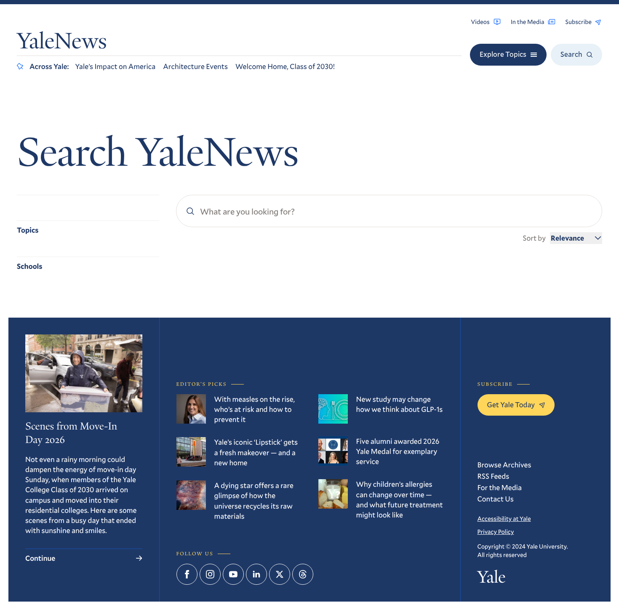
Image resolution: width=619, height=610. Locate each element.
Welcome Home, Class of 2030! (285, 66)
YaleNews (62, 43)
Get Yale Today (511, 404)
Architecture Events (195, 66)
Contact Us (496, 499)
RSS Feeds (494, 476)
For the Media (500, 487)
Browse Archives (504, 464)
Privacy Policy (496, 532)
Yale (492, 579)
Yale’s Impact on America (115, 66)
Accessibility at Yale (504, 518)
